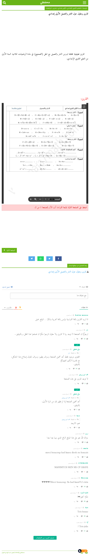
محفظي (45, 2)
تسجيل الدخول (6, 287)
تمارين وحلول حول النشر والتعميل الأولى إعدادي (67, 272)
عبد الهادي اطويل (6, 552)
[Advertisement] (45, 34)
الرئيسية (84, 8)
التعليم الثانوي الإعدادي (74, 8)
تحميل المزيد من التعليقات (45, 538)
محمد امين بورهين (66, 398)
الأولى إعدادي (62, 8)
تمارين (55, 8)
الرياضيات (48, 8)
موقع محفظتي (76, 349)
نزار (69, 353)
